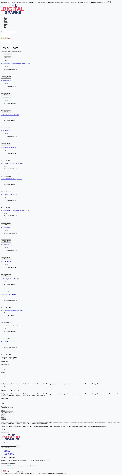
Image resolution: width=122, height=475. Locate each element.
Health (5, 24)
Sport (5, 25)
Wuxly (2, 415)
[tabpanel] (61, 135)
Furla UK (3, 417)
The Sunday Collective (6, 412)
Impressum (7, 451)
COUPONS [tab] (7, 57)
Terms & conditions (9, 454)
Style (5, 21)
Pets (5, 27)
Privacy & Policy (8, 453)
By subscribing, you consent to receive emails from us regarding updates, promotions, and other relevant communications (34, 473)
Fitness (6, 22)
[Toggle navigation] (1, 15)
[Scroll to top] (109, 2)
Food (5, 19)
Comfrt (3, 410)
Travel (5, 18)
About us (6, 450)
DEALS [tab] (6, 60)
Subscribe (19, 471)
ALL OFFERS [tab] (8, 54)
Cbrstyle (3, 414)
